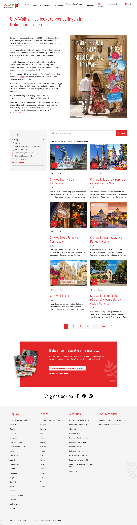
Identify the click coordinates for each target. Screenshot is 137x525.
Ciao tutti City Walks (57, 174)
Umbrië (13, 500)
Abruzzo (13, 425)
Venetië (42, 482)
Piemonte (13, 473)
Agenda (61, 5)
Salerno (42, 469)
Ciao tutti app (74, 429)
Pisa (41, 455)
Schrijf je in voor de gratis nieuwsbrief (67, 368)
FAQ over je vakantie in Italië (79, 420)
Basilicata (13, 429)
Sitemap (35, 520)
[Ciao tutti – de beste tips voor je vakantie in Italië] (10, 5)
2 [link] (73, 326)
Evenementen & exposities (79, 438)
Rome (42, 464)
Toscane (13, 491)
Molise (12, 469)
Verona (42, 486)
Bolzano (52, 74)
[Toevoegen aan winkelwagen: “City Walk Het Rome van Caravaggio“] (54, 223)
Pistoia (42, 460)
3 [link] (80, 326)
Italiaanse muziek (75, 447)
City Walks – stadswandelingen (51, 420)
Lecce (22, 77)
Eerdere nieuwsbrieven (58, 373)
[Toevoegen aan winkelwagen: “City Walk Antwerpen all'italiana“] (54, 165)
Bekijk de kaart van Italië (19, 420)
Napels (42, 442)
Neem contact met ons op (109, 425)
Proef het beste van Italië (78, 460)
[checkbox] (28, 143)
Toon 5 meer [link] (20, 162)
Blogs (35, 5)
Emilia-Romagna (16, 442)
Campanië (14, 438)
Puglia (12, 477)
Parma (42, 451)
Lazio (12, 451)
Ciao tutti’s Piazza (19, 98)
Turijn (42, 477)
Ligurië (12, 460)
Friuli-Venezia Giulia (17, 447)
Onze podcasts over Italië (78, 455)
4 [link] (87, 326)
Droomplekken (45, 5)
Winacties (73, 471)
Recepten (91, 5)
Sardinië (13, 482)
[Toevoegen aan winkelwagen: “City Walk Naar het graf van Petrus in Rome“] (94, 223)
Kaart (54, 5)
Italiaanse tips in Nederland (79, 451)
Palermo (43, 447)
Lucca (42, 433)
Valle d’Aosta (15, 504)
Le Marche (14, 455)
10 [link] (103, 326)
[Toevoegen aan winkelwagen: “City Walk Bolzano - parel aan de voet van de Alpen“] (94, 165)
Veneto (12, 508)
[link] (111, 326)
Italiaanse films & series (78, 442)
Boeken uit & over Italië (78, 425)
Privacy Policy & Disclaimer (51, 520)
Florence (43, 429)
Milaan (42, 438)
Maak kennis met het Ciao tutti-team (112, 420)
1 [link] (66, 326)
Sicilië (12, 486)
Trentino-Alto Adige (17, 495)
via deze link (16, 113)
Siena (42, 473)
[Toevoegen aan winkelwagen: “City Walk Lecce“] (54, 282)
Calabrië (13, 433)
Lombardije (14, 464)
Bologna (43, 425)
